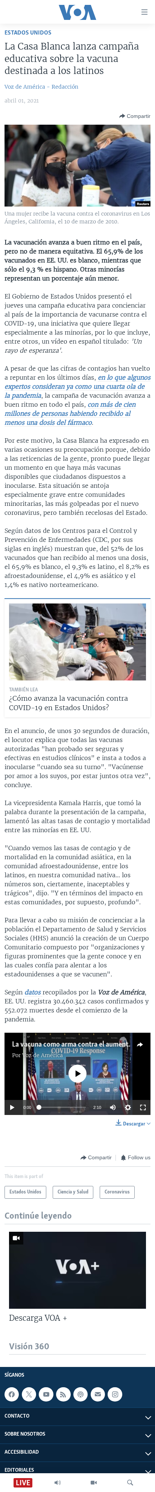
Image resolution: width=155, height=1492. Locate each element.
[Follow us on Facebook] (12, 1394)
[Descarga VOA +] (77, 1270)
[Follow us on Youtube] (46, 1394)
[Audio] (57, 1482)
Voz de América (42, 1055)
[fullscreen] (142, 1107)
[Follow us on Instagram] (115, 1394)
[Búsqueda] (130, 1482)
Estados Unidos (28, 33)
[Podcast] (80, 1394)
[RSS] (63, 1394)
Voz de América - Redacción (41, 86)
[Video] (93, 1482)
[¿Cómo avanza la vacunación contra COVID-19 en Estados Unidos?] (77, 641)
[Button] (134, 116)
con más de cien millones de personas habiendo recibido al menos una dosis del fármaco (70, 413)
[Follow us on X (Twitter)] (29, 1394)
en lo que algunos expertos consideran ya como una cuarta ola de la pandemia (77, 386)
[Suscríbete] (98, 1394)
